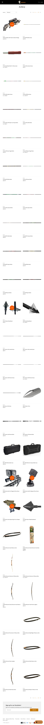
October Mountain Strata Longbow (9, 661)
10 (38, 12)
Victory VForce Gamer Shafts (8, 207)
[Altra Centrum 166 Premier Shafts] (12, 421)
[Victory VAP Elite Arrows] (32, 81)
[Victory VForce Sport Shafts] (32, 194)
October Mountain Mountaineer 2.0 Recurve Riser (11, 632)
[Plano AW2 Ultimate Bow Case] (12, 449)
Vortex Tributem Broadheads (7, 321)
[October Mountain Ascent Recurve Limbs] (12, 534)
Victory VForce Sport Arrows (7, 94)
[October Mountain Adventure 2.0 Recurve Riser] (32, 563)
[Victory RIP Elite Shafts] (32, 251)
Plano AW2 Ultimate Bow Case (8, 462)
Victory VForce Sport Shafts (27, 207)
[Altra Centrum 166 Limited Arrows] (12, 336)
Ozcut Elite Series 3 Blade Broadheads (29, 519)
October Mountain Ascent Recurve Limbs (10, 547)
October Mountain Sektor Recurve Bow (9, 689)
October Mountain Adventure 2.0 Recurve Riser (31, 576)
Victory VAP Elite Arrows (27, 94)
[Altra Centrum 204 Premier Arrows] (32, 364)
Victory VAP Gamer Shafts (27, 179)
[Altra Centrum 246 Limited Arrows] (32, 336)
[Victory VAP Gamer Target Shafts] (12, 137)
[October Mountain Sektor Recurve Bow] (12, 676)
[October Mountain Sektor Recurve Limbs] (32, 648)
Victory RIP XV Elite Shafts (7, 236)
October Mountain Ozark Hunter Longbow (30, 604)
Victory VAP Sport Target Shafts (28, 151)
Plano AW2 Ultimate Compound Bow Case (30, 462)
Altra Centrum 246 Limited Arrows (28, 349)
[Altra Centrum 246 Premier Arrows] (12, 364)
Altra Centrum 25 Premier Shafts (28, 434)
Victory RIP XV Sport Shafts (7, 264)
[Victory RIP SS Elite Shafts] (12, 166)
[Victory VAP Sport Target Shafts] (32, 137)
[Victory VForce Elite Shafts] (32, 109)
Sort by (4, 12)
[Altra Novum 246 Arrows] (12, 393)
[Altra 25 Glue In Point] (32, 393)
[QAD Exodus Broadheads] (32, 308)
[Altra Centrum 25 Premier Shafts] (32, 421)
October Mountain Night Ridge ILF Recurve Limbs (31, 632)
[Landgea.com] (22, 2)
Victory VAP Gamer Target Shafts (8, 151)
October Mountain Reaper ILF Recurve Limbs (30, 689)
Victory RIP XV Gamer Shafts (28, 236)
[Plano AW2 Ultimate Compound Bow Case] (32, 449)
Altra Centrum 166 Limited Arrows (8, 349)
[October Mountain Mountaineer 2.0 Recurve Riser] (12, 619)
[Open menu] (2, 2)
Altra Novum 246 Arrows (7, 406)
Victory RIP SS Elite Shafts (7, 179)
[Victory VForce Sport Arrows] (12, 81)
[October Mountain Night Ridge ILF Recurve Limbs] (32, 619)
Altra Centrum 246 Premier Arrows (8, 377)
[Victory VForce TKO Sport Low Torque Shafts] (12, 109)
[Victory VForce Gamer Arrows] (32, 52)
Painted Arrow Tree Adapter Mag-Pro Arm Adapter (11, 519)
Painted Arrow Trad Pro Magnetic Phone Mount (31, 491)
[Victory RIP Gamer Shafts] (12, 279)
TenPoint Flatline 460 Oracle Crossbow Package (11, 37)
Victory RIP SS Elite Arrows (27, 37)
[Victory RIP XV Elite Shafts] (12, 223)
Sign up (34, 709)
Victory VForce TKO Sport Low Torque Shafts (10, 122)
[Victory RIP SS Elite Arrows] (32, 24)
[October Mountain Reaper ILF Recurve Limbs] (32, 676)
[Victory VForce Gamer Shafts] (12, 194)
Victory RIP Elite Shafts (27, 264)
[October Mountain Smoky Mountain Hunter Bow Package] (32, 534)
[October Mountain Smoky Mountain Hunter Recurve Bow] (12, 591)
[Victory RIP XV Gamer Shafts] (32, 223)
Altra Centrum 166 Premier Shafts (8, 434)
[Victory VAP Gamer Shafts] (32, 166)
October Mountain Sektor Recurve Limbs (29, 661)
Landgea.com (7, 722)
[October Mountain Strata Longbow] (12, 648)
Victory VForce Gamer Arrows (28, 65)
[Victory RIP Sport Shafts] (32, 279)
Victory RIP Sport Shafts (27, 292)
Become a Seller (5, 720)
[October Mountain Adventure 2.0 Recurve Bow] (12, 563)
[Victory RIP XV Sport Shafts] (12, 251)
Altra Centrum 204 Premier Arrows (28, 377)
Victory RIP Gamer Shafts (7, 292)
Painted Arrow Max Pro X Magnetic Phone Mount (11, 491)
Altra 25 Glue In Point (26, 406)
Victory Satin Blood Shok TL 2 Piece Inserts (10, 65)
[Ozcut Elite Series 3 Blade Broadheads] (32, 506)
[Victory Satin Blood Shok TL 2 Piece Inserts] (12, 52)
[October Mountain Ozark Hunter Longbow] (32, 591)
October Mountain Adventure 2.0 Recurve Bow (11, 576)
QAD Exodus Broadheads (27, 321)
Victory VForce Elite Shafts (27, 122)
